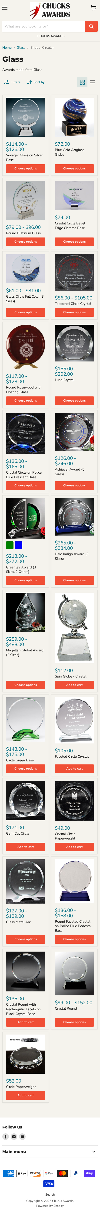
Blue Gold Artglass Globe (69, 152)
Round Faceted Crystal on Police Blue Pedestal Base (73, 926)
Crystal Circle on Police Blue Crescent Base (24, 474)
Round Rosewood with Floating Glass (24, 389)
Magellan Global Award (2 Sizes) (24, 652)
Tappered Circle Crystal (73, 303)
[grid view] (82, 82)
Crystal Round (66, 1008)
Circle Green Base (20, 760)
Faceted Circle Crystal (72, 756)
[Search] (91, 26)
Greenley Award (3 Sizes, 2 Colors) (21, 569)
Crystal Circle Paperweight (65, 836)
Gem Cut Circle (17, 833)
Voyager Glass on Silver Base (24, 157)
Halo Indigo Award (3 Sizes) (72, 556)
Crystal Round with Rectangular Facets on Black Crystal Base (23, 1009)
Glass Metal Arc (18, 922)
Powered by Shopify (50, 1206)
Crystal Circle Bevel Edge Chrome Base (70, 225)
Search (50, 1195)
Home (7, 48)
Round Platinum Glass (23, 233)
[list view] (92, 82)
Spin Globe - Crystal (70, 676)
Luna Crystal (64, 380)
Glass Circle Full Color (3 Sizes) (25, 298)
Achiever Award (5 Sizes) (69, 471)
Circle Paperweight (21, 1086)
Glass (21, 48)
